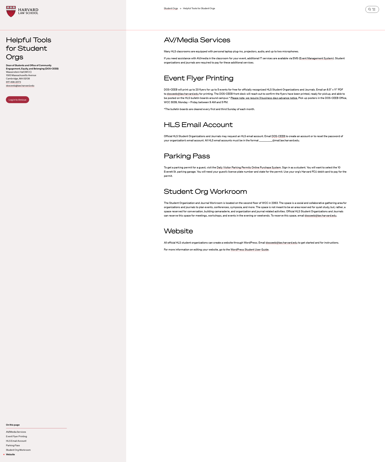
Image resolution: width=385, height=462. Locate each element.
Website (10, 454)
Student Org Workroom (18, 449)
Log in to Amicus (17, 99)
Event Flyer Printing (16, 436)
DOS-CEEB (278, 136)
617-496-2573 (13, 81)
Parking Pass (13, 445)
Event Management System (316, 58)
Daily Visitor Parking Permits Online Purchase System (249, 167)
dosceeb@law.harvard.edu (20, 85)
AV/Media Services (16, 431)
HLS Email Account (16, 440)
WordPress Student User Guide (250, 249)
